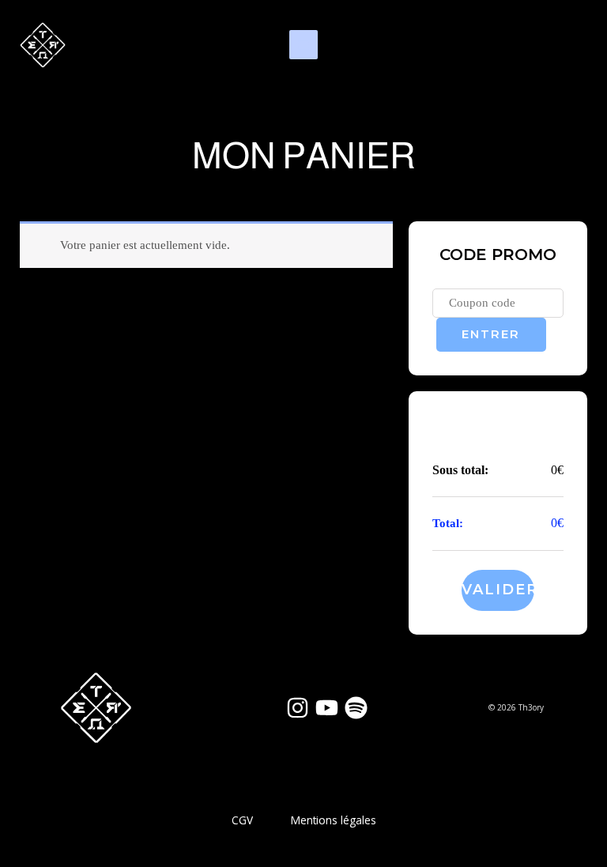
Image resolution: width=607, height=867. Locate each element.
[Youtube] (326, 707)
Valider (497, 589)
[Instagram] (297, 707)
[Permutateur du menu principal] (303, 44)
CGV (242, 819)
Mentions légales (333, 819)
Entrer (491, 334)
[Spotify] (356, 707)
